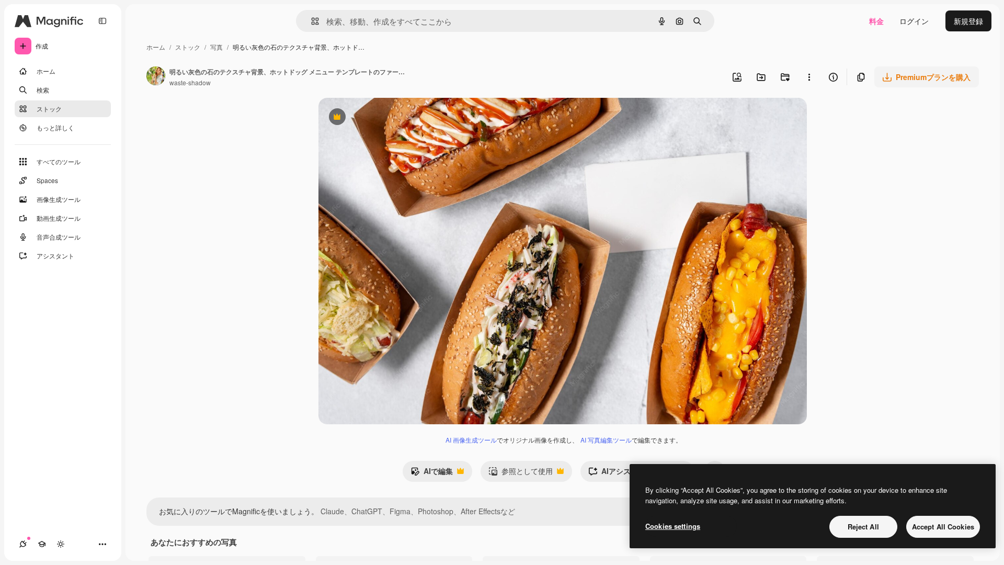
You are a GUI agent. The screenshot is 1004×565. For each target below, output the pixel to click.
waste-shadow (190, 82)
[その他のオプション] (808, 76)
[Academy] (41, 544)
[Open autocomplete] (310, 21)
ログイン (914, 21)
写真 (216, 46)
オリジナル (390, 117)
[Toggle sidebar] (102, 21)
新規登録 (968, 21)
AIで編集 (431, 473)
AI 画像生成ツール (471, 439)
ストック (187, 46)
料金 (876, 21)
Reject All (863, 527)
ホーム (155, 46)
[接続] (23, 544)
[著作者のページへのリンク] (155, 76)
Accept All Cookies (943, 527)
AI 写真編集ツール (606, 439)
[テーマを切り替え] (60, 544)
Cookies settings (672, 526)
